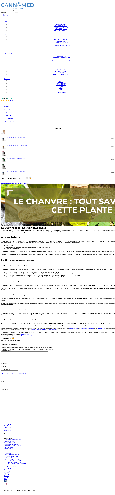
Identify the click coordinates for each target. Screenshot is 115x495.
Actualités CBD (25, 335)
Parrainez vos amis (9, 121)
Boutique (6, 106)
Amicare (6, 470)
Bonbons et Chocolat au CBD (12, 457)
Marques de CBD (8, 109)
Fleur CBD (7, 21)
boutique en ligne (24, 334)
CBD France (7, 453)
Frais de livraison (8, 115)
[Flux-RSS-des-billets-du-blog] (26, 178)
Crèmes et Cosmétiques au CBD (12, 460)
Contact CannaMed (9, 432)
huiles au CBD (101, 328)
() (11, 100)
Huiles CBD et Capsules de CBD (13, 454)
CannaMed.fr (7, 424)
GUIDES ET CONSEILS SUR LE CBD (15, 463)
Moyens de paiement (9, 442)
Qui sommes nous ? (9, 429)
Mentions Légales (8, 448)
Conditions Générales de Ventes (12, 445)
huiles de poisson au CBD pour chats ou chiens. (45, 329)
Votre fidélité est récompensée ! (12, 439)
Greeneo (6, 476)
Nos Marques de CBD (10, 467)
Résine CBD (7, 35)
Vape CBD (7, 66)
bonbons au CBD (73, 328)
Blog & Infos (7, 430)
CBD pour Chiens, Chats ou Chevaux (14, 462)
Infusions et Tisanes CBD (11, 456)
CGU (5, 450)
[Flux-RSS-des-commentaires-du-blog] (30, 178)
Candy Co (7, 471)
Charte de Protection (9, 447)
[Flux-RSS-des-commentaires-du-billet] (13, 338)
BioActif (6, 474)
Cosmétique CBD (9, 53)
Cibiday (6, 479)
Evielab (6, 477)
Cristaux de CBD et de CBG (11, 459)
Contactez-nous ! (8, 427)
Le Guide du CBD (9, 112)
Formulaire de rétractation (11, 444)
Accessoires (7, 79)
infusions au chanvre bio (87, 328)
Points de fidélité (8, 118)
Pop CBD (6, 473)
